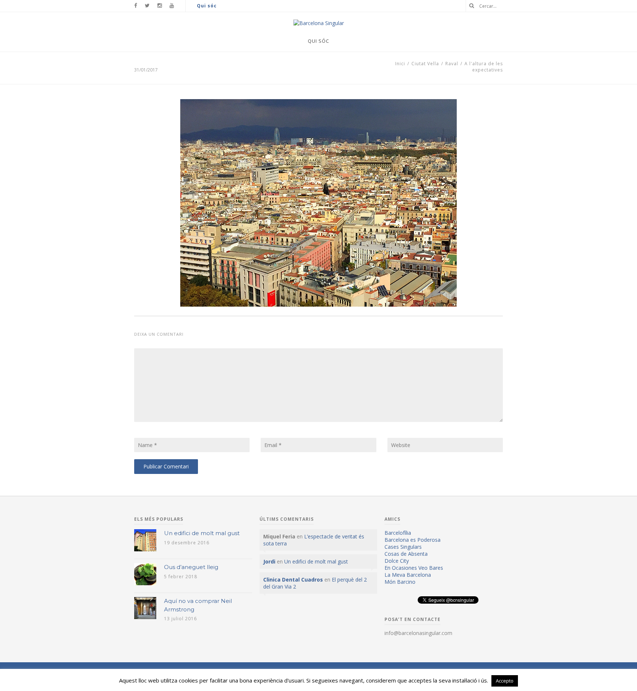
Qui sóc (207, 6)
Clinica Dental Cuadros (293, 579)
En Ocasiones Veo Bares (413, 567)
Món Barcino (399, 581)
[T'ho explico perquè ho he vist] (318, 23)
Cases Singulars (403, 546)
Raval (451, 63)
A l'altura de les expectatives (483, 66)
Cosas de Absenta (406, 553)
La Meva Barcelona (407, 574)
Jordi (269, 561)
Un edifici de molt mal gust (202, 533)
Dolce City (396, 560)
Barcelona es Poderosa (412, 539)
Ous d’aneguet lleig (191, 566)
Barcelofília (397, 532)
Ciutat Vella (425, 63)
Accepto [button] (505, 680)
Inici (400, 63)
